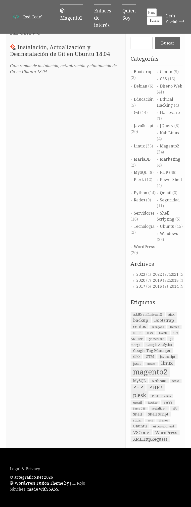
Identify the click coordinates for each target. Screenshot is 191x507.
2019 (157, 280)
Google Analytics (159, 344)
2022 (157, 274)
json (137, 363)
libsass (151, 364)
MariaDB (142, 159)
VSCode (141, 432)
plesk (139, 395)
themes (163, 420)
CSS (163, 79)
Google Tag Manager (152, 350)
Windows (169, 233)
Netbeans (159, 380)
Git (136, 112)
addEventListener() (147, 314)
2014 (174, 286)
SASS (168, 402)
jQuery (166, 125)
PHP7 (155, 387)
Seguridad (170, 200)
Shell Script (158, 414)
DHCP (137, 333)
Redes (139, 200)
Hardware (170, 112)
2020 (140, 280)
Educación (143, 99)
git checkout (156, 339)
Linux (139, 146)
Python (140, 192)
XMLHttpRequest (150, 439)
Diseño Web (171, 86)
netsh (175, 381)
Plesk (139, 179)
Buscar (167, 43)
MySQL (140, 172)
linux (167, 363)
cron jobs (158, 327)
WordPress (144, 246)
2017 (140, 286)
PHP (164, 172)
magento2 (150, 372)
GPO (136, 356)
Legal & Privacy (25, 468)
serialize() (159, 408)
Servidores (144, 213)
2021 (174, 274)
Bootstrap (143, 71)
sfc (175, 408)
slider (137, 420)
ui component (163, 426)
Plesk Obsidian (161, 396)
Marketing (170, 159)
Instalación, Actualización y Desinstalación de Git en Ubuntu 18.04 (60, 50)
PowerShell (171, 179)
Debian (140, 86)
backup (140, 320)
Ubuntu (167, 226)
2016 (157, 286)
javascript (167, 356)
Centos (166, 71)
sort (150, 420)
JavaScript (143, 125)
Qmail (165, 192)
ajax (171, 314)
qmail (137, 402)
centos (139, 326)
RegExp (153, 402)
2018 (174, 280)
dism (150, 333)
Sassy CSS (139, 408)
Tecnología (144, 226)
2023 (140, 274)
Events (163, 333)
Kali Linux (169, 133)
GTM (150, 356)
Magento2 (169, 146)
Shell (137, 414)
